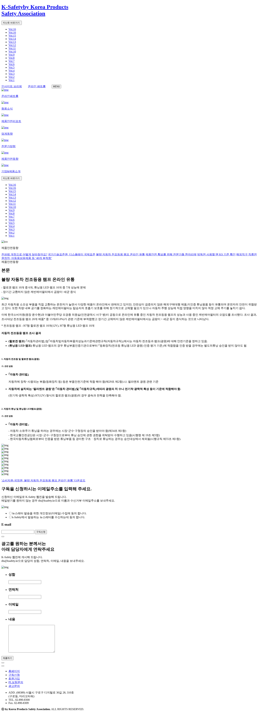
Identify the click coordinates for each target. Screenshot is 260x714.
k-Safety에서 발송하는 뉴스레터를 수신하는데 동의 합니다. (48, 517)
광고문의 (14, 685)
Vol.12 (12, 45)
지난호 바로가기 (11, 22)
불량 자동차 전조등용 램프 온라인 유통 (120, 254)
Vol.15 (12, 35)
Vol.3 (11, 73)
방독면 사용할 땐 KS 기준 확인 (216, 254)
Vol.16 (12, 29)
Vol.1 (11, 80)
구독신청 (14, 674)
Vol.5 (11, 67)
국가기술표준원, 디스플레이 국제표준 (71, 254)
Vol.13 (12, 41)
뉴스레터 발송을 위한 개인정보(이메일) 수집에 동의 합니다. (49, 513)
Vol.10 (12, 51)
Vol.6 (11, 64)
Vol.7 (11, 61)
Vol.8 (11, 57)
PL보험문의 (15, 682)
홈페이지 (14, 671)
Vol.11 (12, 48)
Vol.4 (11, 70)
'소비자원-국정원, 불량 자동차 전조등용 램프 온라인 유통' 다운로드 (43, 480)
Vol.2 (11, 76)
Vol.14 (12, 38)
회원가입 (14, 678)
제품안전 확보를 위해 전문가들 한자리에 (171, 254)
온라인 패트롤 (37, 86)
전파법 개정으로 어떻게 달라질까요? (24, 254)
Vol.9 (11, 54)
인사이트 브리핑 (11, 86)
